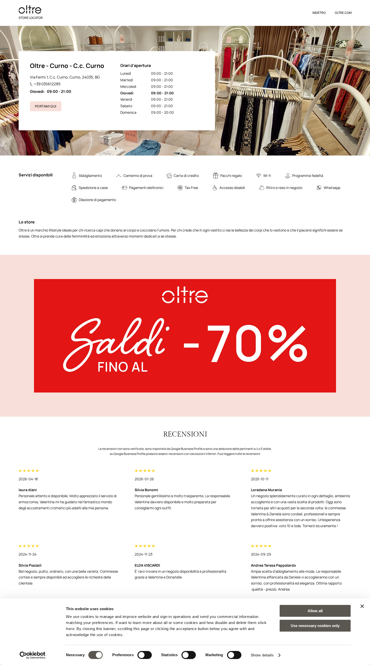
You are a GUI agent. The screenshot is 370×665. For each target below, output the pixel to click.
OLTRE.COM (343, 13)
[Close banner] (362, 606)
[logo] (30, 9)
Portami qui (45, 106)
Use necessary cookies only (315, 625)
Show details (262, 655)
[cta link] (185, 336)
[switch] (144, 655)
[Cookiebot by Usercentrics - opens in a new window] (33, 655)
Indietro (319, 13)
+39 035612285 (47, 84)
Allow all (315, 611)
